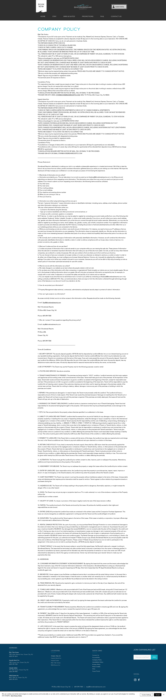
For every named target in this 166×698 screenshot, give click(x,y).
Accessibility (96, 657)
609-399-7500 (47, 316)
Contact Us (95, 655)
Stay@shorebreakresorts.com (52, 302)
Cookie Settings (146, 695)
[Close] (164, 694)
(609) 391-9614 (13, 656)
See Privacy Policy (16, 696)
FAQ (93, 669)
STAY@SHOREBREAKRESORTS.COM (68, 95)
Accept (158, 695)
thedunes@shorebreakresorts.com (99, 177)
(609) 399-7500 (13, 664)
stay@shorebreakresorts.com (52, 324)
